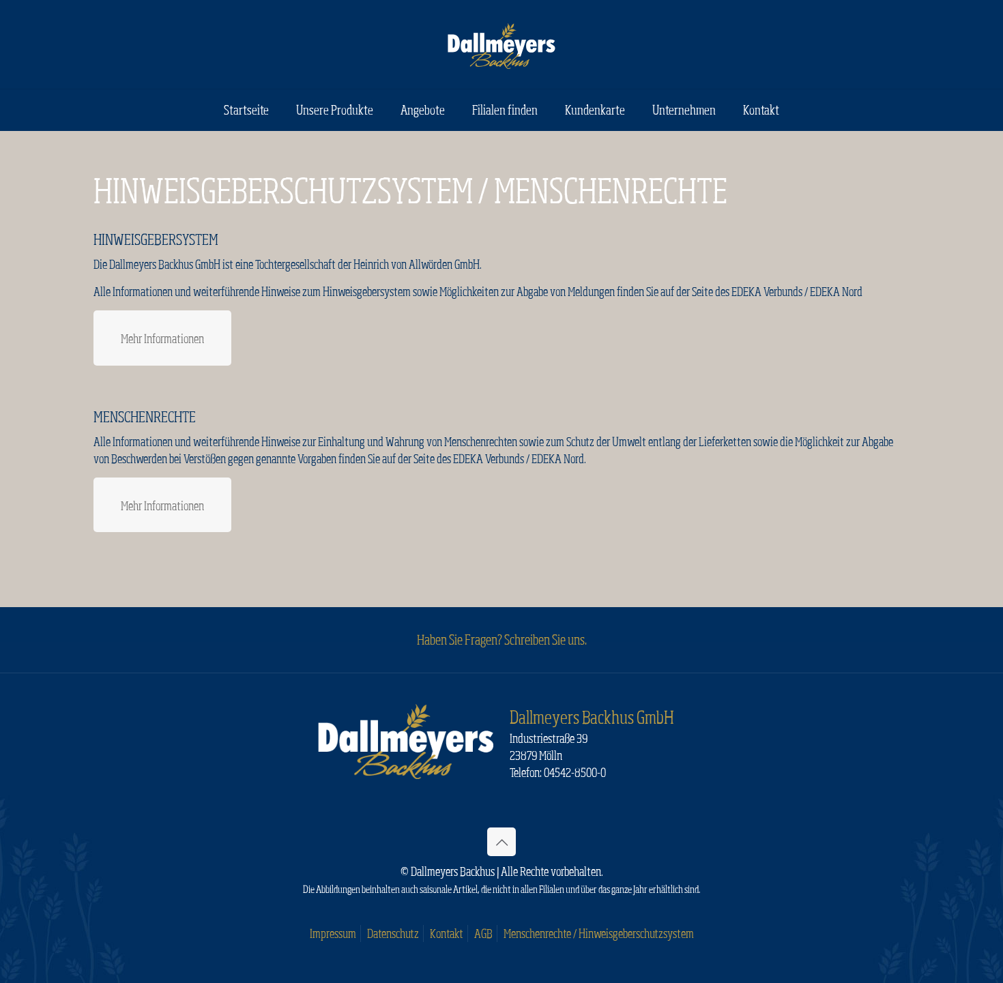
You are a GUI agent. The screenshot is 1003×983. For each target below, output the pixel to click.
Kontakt (446, 933)
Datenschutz (393, 933)
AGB (483, 933)
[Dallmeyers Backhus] (501, 44)
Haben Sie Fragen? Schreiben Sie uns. (502, 639)
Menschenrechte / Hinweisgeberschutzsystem (599, 933)
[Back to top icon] (501, 841)
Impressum (333, 933)
